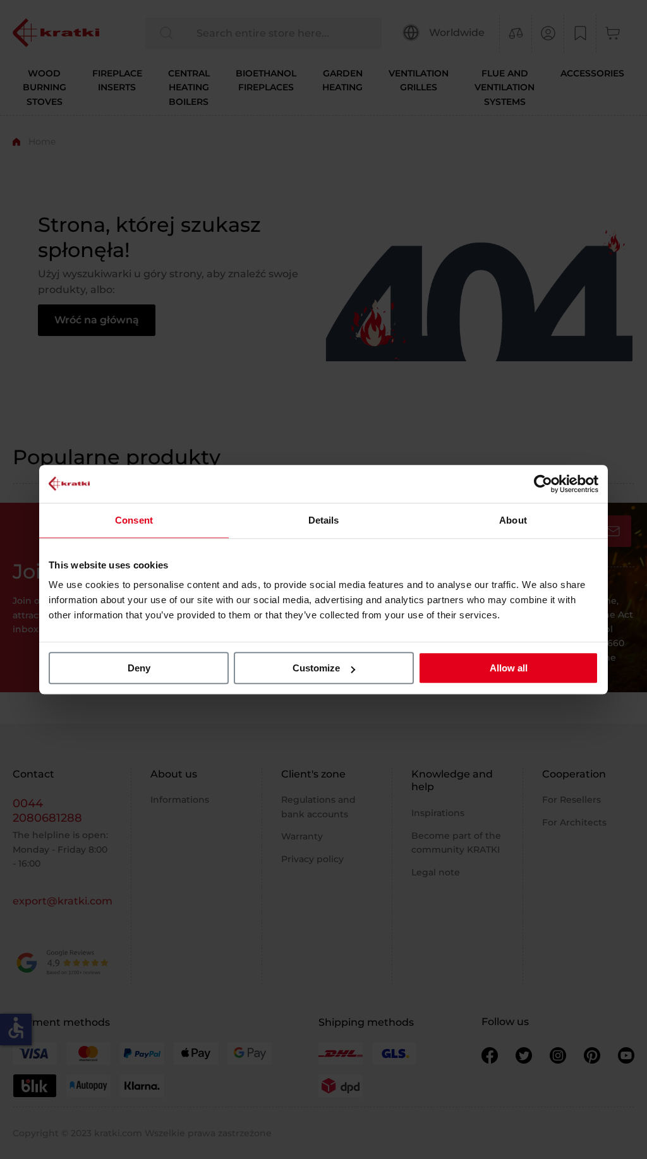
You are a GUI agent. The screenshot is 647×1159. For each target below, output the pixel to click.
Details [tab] (323, 520)
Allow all (509, 668)
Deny (139, 668)
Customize (316, 668)
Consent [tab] (134, 520)
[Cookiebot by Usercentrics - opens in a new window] (543, 483)
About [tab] (513, 520)
